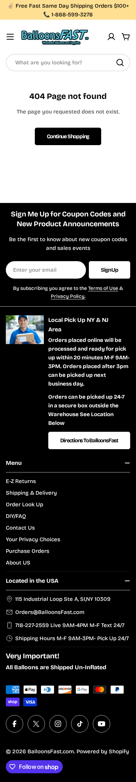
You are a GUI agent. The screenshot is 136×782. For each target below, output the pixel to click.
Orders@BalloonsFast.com (50, 612)
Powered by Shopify (103, 751)
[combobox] (68, 62)
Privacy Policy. (68, 296)
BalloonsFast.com (51, 751)
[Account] (111, 36)
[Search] (120, 62)
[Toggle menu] (10, 36)
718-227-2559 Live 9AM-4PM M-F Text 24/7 (69, 625)
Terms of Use (103, 288)
